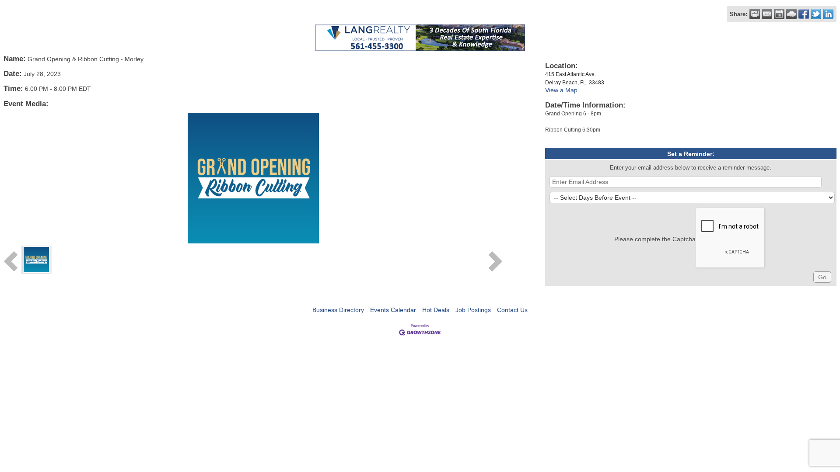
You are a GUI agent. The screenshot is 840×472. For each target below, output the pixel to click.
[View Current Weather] (791, 14)
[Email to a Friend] (767, 14)
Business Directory (338, 309)
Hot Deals (435, 309)
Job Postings (473, 309)
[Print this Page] (754, 14)
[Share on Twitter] (816, 14)
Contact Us (512, 309)
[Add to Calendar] (779, 14)
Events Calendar (393, 309)
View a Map (561, 90)
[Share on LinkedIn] (828, 14)
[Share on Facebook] (803, 14)
